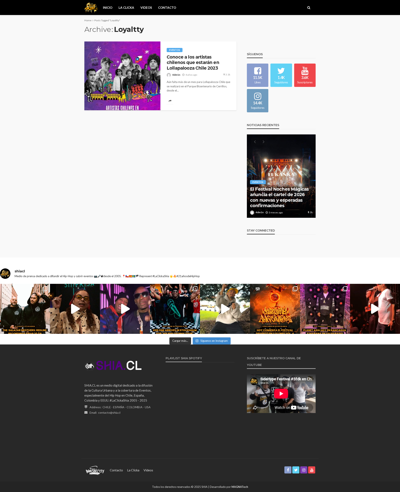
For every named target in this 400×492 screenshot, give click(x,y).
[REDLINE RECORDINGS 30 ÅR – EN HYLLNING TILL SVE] (25, 309)
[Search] (308, 7)
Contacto (167, 7)
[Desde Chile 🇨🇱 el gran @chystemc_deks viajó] (225, 309)
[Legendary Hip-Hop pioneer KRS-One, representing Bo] (175, 309)
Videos (146, 7)
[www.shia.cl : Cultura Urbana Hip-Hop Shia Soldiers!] (91, 7)
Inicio (107, 7)
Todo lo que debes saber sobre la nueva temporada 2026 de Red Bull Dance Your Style (279, 197)
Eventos (174, 50)
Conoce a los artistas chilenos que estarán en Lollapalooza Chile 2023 (193, 62)
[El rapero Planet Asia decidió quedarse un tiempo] (325, 309)
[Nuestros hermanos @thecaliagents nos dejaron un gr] (125, 309)
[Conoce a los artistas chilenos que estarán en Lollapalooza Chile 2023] (122, 75)
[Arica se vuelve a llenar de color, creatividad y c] (275, 309)
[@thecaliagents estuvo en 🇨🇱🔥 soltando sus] (375, 309)
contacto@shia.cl (109, 412)
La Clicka (126, 7)
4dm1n (176, 74)
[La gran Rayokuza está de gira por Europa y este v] (75, 309)
